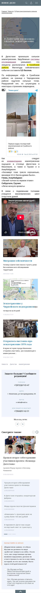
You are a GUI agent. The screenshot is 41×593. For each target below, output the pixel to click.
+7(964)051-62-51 (21, 411)
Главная (4, 11)
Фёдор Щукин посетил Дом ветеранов (20, 506)
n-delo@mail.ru (21, 402)
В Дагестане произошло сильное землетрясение (19, 12)
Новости (11, 11)
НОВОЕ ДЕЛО (8, 3)
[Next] (37, 432)
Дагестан (13, 364)
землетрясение (24, 364)
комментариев (14, 161)
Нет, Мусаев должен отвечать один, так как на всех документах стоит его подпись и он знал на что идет (21, 582)
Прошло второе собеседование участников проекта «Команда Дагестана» (17, 485)
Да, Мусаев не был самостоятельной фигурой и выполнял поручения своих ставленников (19, 572)
